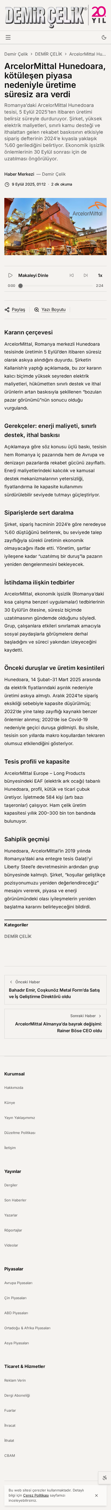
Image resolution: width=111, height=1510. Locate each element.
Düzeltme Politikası (19, 1132)
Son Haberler (15, 1200)
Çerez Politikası (36, 1495)
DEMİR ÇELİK (48, 54)
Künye (9, 1102)
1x (100, 275)
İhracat (9, 1425)
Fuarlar (10, 1410)
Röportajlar (13, 1230)
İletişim (10, 1148)
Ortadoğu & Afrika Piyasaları (27, 1328)
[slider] (20, 286)
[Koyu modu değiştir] (104, 37)
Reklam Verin (15, 1380)
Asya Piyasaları (16, 1343)
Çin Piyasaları (15, 1298)
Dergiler (11, 1185)
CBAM (9, 1455)
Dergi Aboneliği (17, 1395)
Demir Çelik (16, 54)
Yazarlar (11, 1215)
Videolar (11, 1245)
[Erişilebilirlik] (104, 1477)
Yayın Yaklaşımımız (19, 1117)
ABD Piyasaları (16, 1313)
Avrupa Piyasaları (18, 1283)
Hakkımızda (13, 1087)
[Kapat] (96, 1495)
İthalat (9, 1440)
